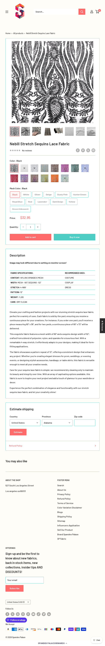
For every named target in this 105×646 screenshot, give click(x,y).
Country (14, 416)
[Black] (14, 168)
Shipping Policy (64, 516)
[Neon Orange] (54, 178)
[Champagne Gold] (54, 168)
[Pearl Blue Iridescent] (44, 168)
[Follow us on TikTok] (38, 614)
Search (60, 485)
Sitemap (61, 521)
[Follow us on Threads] (18, 614)
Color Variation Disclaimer (69, 507)
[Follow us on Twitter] (12, 614)
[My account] (91, 11)
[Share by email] (93, 150)
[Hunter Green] (75, 168)
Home (8, 33)
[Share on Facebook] (78, 150)
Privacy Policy (63, 494)
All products (18, 33)
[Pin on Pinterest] (83, 150)
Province (46, 416)
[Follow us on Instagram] (23, 614)
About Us (61, 490)
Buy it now (75, 237)
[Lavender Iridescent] (24, 178)
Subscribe (14, 588)
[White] (24, 168)
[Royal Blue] (85, 168)
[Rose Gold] (64, 168)
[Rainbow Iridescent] (34, 178)
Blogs (60, 512)
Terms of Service (65, 503)
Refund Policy (15, 445)
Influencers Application (68, 525)
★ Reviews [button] (102, 325)
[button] (52, 643)
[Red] (14, 178)
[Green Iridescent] (64, 178)
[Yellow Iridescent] (44, 178)
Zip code (78, 416)
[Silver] (34, 168)
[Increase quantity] (38, 227)
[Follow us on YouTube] (33, 614)
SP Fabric (61, 538)
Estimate (18, 432)
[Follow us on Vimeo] (44, 614)
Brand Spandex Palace (67, 534)
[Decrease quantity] (23, 227)
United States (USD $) (15, 602)
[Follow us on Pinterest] (28, 614)
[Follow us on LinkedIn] (49, 614)
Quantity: (14, 227)
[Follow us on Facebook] (7, 614)
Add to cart (30, 237)
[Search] (81, 12)
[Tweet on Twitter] (88, 150)
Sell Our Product (65, 529)
